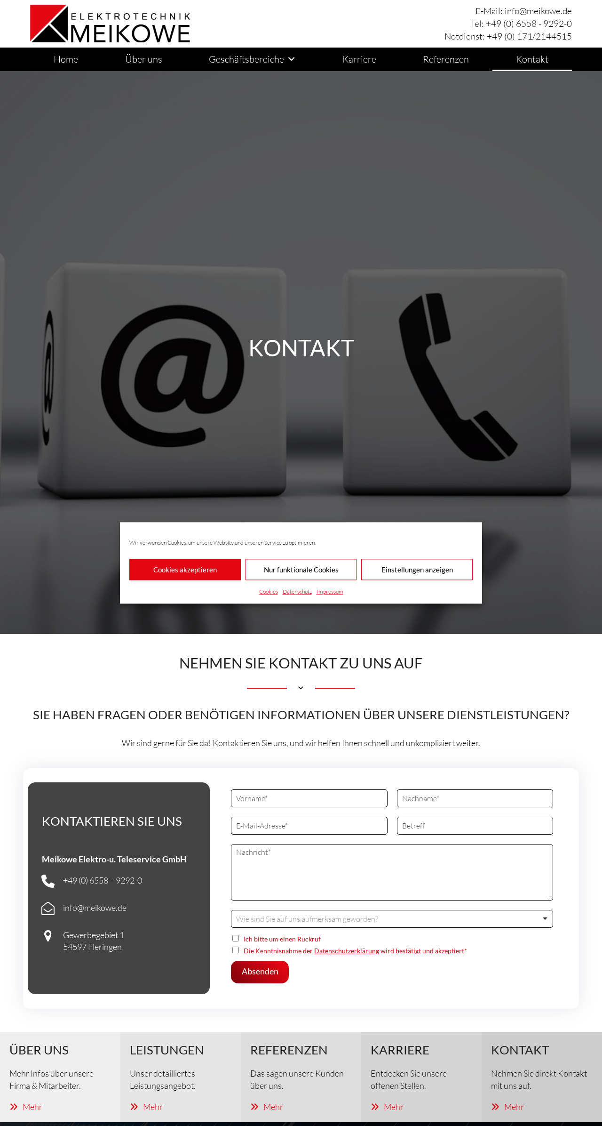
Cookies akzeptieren (185, 569)
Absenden (260, 971)
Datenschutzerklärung (346, 951)
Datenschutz (297, 591)
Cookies (268, 591)
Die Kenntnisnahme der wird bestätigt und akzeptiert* (355, 951)
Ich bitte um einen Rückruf (282, 939)
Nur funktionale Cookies (301, 569)
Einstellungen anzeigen (417, 569)
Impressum (330, 591)
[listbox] (392, 919)
